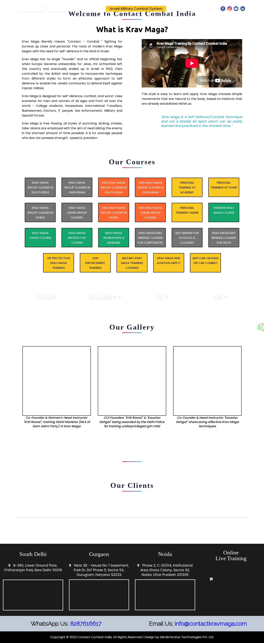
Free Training (189, 16)
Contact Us (236, 16)
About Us (107, 16)
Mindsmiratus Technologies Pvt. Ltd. (187, 637)
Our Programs (159, 16)
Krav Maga (131, 16)
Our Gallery (132, 327)
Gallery (212, 16)
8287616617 (85, 623)
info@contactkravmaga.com (211, 623)
